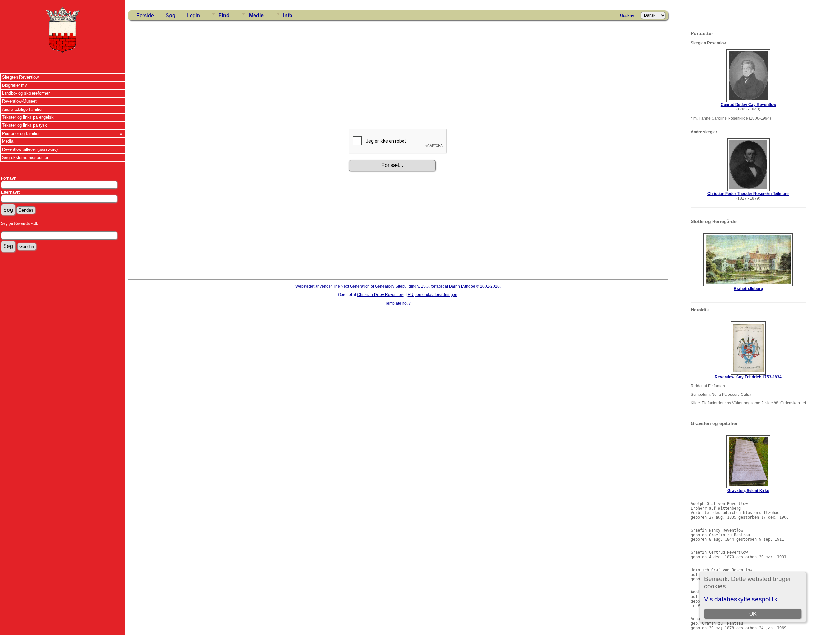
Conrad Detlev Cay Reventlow (748, 104)
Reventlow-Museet (19, 101)
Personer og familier (21, 133)
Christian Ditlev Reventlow (380, 294)
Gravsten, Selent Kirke (748, 490)
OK (753, 613)
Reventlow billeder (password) (30, 149)
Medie (256, 15)
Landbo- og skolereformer (26, 93)
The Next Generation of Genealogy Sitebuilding (374, 286)
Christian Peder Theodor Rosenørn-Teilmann (748, 193)
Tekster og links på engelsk (28, 117)
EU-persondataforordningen (432, 294)
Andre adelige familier (22, 109)
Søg (170, 15)
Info (287, 15)
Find (223, 15)
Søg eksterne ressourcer (25, 157)
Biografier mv (14, 85)
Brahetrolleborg (748, 288)
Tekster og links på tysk (24, 125)
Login (193, 15)
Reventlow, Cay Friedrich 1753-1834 (748, 377)
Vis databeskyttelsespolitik (741, 599)
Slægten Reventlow (20, 77)
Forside (145, 15)
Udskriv (627, 15)
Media (7, 141)
